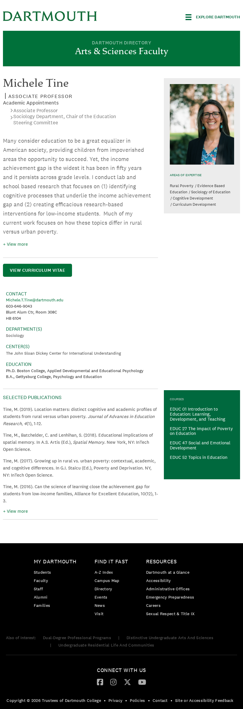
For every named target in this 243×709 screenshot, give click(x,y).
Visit (99, 613)
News (100, 605)
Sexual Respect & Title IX (170, 613)
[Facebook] (100, 682)
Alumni (41, 597)
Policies (137, 700)
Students (42, 572)
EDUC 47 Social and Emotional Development (200, 445)
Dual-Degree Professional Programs (77, 637)
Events (101, 597)
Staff (38, 588)
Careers (153, 605)
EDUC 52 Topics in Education (198, 457)
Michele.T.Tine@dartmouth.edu (34, 300)
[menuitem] (57, 584)
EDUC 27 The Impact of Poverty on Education (201, 431)
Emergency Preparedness (170, 597)
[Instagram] (113, 682)
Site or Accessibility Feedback (204, 700)
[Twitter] (127, 682)
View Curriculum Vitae (37, 270)
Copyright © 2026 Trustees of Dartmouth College (54, 700)
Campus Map (107, 580)
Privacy (115, 700)
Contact (160, 700)
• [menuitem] (104, 700)
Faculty (41, 580)
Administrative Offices (168, 588)
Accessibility (158, 580)
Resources (161, 561)
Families (42, 605)
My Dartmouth (55, 561)
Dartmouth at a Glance (167, 572)
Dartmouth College (50, 16)
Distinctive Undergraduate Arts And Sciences (170, 637)
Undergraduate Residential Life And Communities (106, 645)
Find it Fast (111, 561)
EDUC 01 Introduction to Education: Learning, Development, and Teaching (197, 414)
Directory (103, 588)
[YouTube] (142, 682)
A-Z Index (104, 572)
